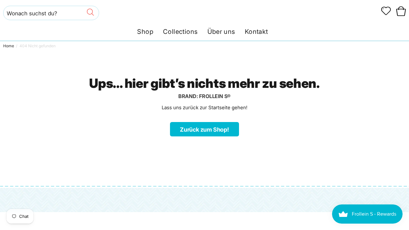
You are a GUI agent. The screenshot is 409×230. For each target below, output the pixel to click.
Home (8, 45)
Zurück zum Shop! (204, 129)
